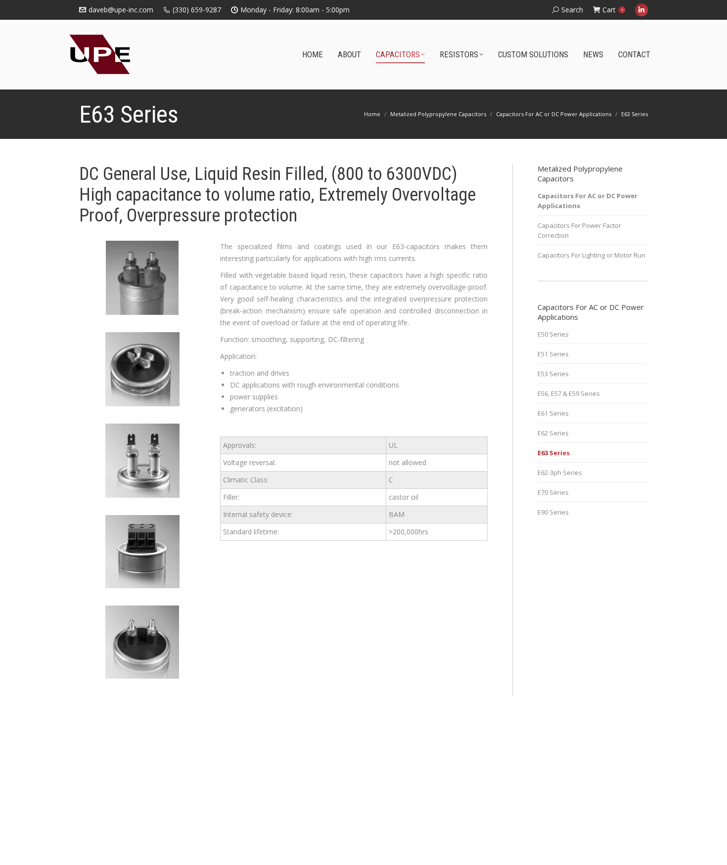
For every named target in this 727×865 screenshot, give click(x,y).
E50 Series (553, 334)
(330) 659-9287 (197, 9)
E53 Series (553, 373)
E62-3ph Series (560, 472)
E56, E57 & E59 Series (569, 393)
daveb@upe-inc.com (121, 9)
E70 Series (553, 492)
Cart (612, 9)
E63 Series (554, 452)
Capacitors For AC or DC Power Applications (587, 200)
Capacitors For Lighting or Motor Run (591, 255)
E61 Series (553, 413)
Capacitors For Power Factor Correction (579, 230)
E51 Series (553, 353)
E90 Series (553, 512)
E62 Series (553, 433)
